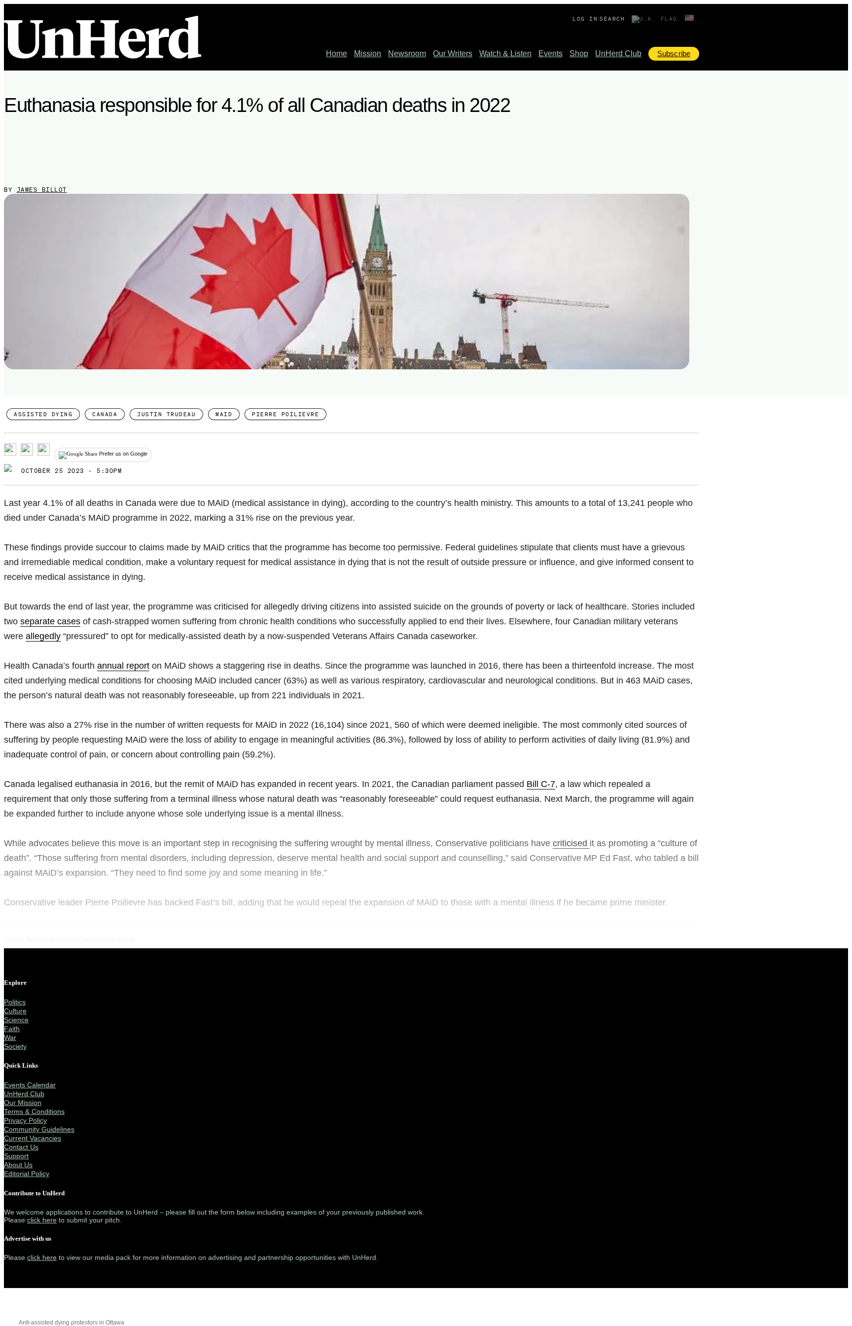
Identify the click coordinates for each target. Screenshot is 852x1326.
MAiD (223, 414)
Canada (104, 414)
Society (15, 1046)
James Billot (42, 189)
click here (42, 1220)
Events (550, 53)
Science (16, 1020)
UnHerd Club (618, 53)
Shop (578, 53)
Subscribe (673, 53)
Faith (12, 1029)
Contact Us (21, 1147)
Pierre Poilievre (285, 414)
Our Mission (22, 1103)
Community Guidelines (39, 1129)
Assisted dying (43, 414)
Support (16, 1156)
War (10, 1037)
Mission (367, 53)
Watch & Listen (505, 53)
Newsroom (407, 53)
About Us (18, 1165)
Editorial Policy (26, 1174)
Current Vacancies (32, 1138)
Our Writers (452, 53)
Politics (15, 1002)
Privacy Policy (25, 1120)
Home (336, 53)
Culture (15, 1011)
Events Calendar (30, 1085)
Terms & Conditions (34, 1111)
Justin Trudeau (166, 414)
